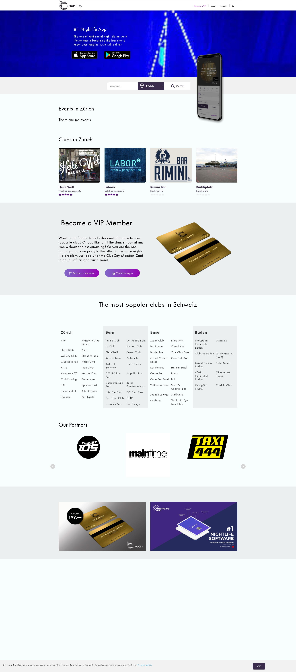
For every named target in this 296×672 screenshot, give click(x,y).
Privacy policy (145, 664)
